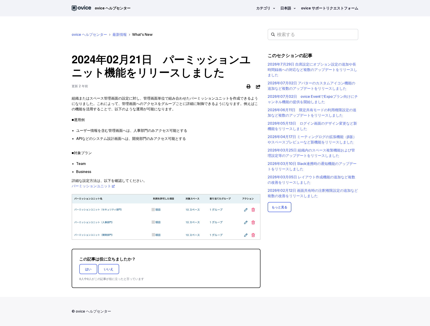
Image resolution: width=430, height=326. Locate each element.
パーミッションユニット (91, 186)
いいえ (108, 269)
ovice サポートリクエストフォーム (329, 8)
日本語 (286, 8)
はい (88, 269)
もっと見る (279, 207)
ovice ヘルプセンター (89, 34)
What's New (142, 34)
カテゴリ (263, 8)
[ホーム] (81, 8)
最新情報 (119, 34)
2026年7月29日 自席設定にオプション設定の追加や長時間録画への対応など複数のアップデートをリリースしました (312, 69)
